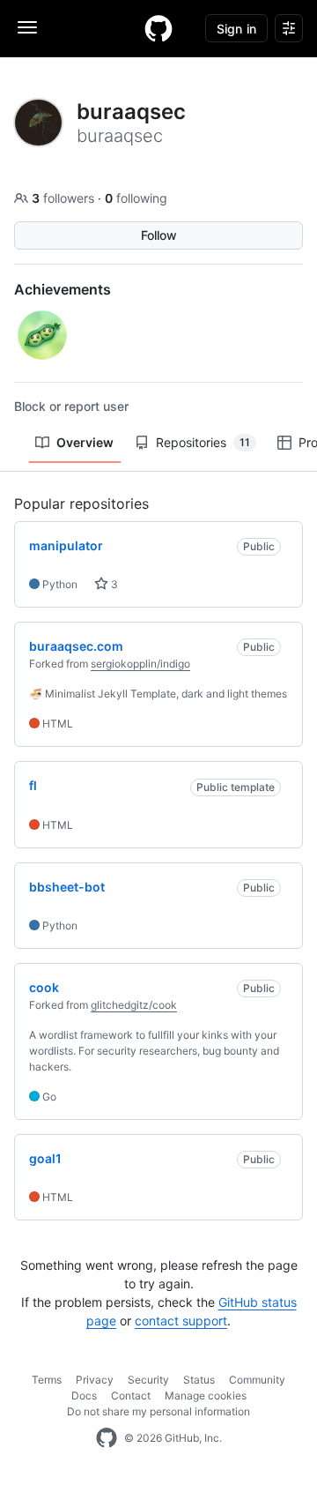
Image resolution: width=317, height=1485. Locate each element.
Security (148, 1379)
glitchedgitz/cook (134, 1004)
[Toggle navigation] (27, 27)
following (136, 197)
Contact (131, 1395)
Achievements (62, 289)
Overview (85, 442)
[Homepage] (158, 28)
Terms (47, 1379)
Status (199, 1379)
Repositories (203, 442)
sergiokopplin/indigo (140, 663)
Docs (84, 1395)
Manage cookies (206, 1395)
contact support (181, 1320)
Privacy (95, 1379)
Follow (159, 235)
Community (257, 1379)
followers (65, 197)
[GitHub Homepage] (106, 1438)
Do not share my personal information (158, 1411)
